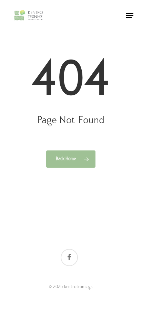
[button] (129, 15)
